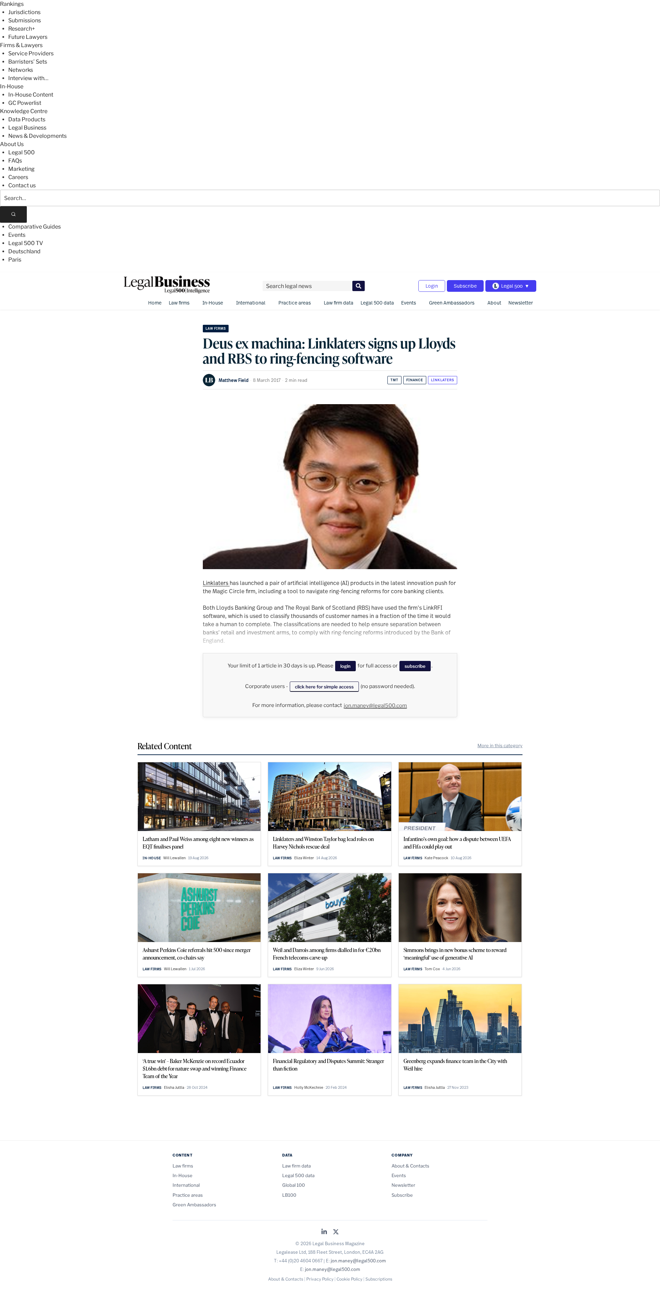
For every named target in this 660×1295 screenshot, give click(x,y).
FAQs (15, 160)
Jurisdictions (24, 12)
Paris (14, 259)
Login (432, 286)
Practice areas (294, 302)
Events (16, 235)
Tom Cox (432, 968)
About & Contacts (410, 1166)
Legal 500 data (377, 302)
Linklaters (442, 380)
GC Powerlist (24, 103)
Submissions (24, 20)
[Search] (13, 214)
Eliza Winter (304, 857)
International (250, 302)
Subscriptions (378, 1279)
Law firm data (338, 302)
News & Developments (37, 136)
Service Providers (31, 53)
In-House (11, 86)
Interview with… (28, 78)
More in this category (499, 745)
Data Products (26, 119)
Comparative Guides (34, 226)
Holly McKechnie (308, 1087)
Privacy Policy (319, 1279)
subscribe (415, 666)
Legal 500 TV (25, 243)
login (345, 666)
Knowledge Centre (23, 111)
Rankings (12, 4)
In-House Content (30, 94)
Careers (18, 177)
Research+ (21, 28)
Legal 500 (21, 152)
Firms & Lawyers (21, 45)
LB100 (289, 1195)
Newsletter (520, 302)
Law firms (179, 302)
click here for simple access (324, 686)
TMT (394, 380)
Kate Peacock (436, 857)
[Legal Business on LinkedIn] (324, 1232)
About (494, 302)
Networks (20, 70)
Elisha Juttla (174, 1087)
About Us (12, 144)
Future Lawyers (27, 37)
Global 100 (293, 1185)
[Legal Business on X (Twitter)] (336, 1232)
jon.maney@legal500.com (375, 705)
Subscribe (465, 286)
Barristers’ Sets (27, 61)
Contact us (22, 185)
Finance (414, 380)
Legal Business (27, 127)
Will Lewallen (174, 857)
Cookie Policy (349, 1279)
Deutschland (24, 251)
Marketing (21, 169)
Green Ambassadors (451, 302)
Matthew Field (234, 380)
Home (155, 302)
